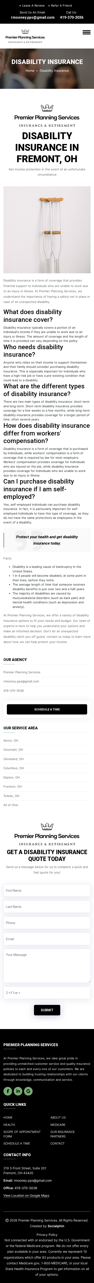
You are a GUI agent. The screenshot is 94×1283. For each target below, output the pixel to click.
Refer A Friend (61, 5)
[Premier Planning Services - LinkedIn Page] (18, 1091)
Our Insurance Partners (62, 1134)
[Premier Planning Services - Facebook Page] (7, 1091)
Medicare (57, 1125)
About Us (58, 1117)
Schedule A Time (47, 709)
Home (30, 70)
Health (9, 1125)
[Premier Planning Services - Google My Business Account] (28, 1091)
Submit (47, 1010)
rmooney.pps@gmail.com (33, 17)
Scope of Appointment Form (22, 1134)
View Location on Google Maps (26, 1195)
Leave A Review (33, 5)
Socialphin (56, 1226)
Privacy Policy (47, 1235)
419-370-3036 (71, 17)
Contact (57, 1143)
